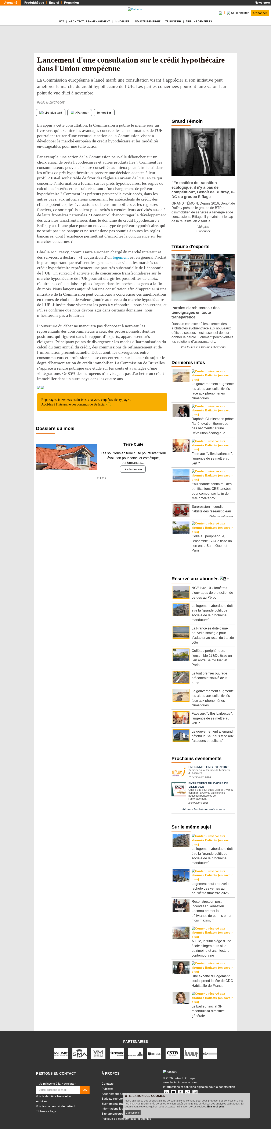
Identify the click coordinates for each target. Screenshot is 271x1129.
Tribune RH (173, 21)
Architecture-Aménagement (89, 21)
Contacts (107, 1083)
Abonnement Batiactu (116, 1093)
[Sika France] (135, 1053)
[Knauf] (191, 1053)
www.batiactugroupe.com (180, 1082)
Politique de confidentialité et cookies (126, 1118)
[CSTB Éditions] (173, 1053)
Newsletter (262, 2)
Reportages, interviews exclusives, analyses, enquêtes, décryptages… (87, 402)
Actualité (10, 2)
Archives (41, 1101)
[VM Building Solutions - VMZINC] (98, 1053)
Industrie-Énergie (147, 21)
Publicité (107, 1088)
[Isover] (117, 1053)
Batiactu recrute (112, 1098)
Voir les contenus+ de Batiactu (56, 1106)
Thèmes (41, 1111)
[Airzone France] (154, 1053)
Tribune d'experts (199, 21)
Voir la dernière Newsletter (53, 1096)
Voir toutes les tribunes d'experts (203, 347)
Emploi (54, 2)
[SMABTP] (79, 1053)
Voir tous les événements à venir (203, 809)
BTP (61, 21)
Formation (71, 2)
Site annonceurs (112, 1113)
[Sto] (210, 1053)
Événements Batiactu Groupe (121, 1103)
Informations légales (115, 1108)
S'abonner (260, 12)
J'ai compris (133, 1112)
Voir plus (203, 226)
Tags (53, 1111)
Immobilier (122, 21)
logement (121, 257)
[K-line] (61, 1053)
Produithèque (34, 2)
